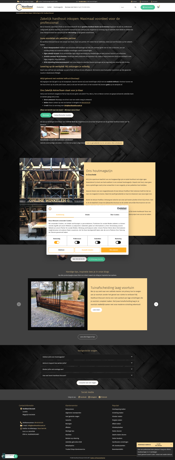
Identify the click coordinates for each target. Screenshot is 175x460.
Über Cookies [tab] (114, 215)
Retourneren (70, 409)
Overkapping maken (119, 409)
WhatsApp (46, 115)
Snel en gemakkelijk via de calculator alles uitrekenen (104, 143)
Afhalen (68, 427)
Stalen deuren (117, 431)
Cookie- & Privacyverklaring (97, 458)
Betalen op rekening (72, 438)
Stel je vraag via (9, 456)
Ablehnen (61, 250)
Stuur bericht (41, 428)
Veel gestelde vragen (72, 416)
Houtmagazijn (58, 7)
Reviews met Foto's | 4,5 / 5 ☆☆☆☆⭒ (77, 7)
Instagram (93, 397)
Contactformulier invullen (62, 115)
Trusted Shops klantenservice (75, 449)
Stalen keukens (117, 438)
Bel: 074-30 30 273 (78, 259)
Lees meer (96, 310)
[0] (158, 7)
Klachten (68, 435)
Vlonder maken (117, 416)
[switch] (77, 242)
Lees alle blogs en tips (87, 337)
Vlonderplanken (117, 427)
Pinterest (104, 397)
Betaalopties (70, 445)
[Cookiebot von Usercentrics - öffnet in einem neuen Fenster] (119, 208)
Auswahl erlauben (87, 250)
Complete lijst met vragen (87, 383)
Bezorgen (69, 424)
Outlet (49, 7)
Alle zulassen (113, 250)
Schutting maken (117, 413)
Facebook (83, 397)
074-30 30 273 (39, 422)
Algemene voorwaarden (73, 413)
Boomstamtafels (117, 449)
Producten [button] (40, 7)
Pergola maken (117, 420)
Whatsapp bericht (97, 259)
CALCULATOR (148, 7)
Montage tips (70, 431)
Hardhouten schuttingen (120, 442)
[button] (156, 304)
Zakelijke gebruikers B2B (74, 442)
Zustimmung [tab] (60, 215)
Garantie (68, 420)
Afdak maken (116, 424)
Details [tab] (87, 215)
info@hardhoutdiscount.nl (73, 105)
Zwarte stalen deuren (119, 435)
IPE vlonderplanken (118, 445)
